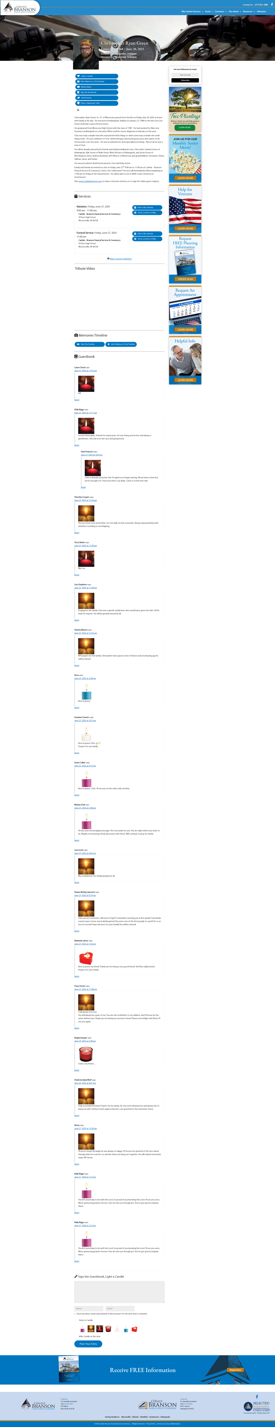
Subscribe (185, 80)
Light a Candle (87, 76)
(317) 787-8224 (187, 1404)
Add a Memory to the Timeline (92, 81)
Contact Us (64, 1399)
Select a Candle (86, 1320)
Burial (207, 11)
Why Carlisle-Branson (191, 11)
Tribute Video (86, 87)
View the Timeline (87, 344)
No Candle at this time (90, 1336)
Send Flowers (86, 98)
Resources (247, 11)
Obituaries (261, 11)
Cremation (219, 11)
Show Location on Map (146, 213)
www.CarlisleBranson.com (90, 181)
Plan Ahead (233, 11)
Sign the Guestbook (88, 92)
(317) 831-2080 (68, 1404)
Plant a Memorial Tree (90, 103)
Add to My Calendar (145, 207)
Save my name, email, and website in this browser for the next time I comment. (112, 1314)
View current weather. (121, 259)
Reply (76, 400)
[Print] (78, 110)
